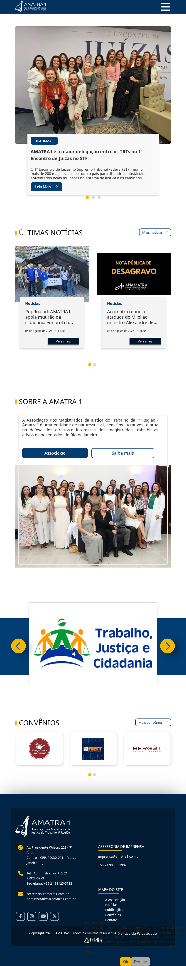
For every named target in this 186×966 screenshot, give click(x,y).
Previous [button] (18, 646)
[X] (54, 916)
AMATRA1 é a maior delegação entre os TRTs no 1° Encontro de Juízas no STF (87, 154)
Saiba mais (123, 453)
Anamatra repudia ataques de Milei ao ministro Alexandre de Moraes (130, 319)
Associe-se (55, 453)
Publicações (114, 910)
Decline (140, 961)
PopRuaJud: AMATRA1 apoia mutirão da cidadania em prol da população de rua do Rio (50, 319)
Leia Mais (43, 186)
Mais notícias (152, 232)
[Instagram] (31, 916)
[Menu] (163, 7)
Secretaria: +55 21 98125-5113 (49, 883)
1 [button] (89, 199)
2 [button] (95, 199)
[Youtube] (43, 916)
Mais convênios (150, 722)
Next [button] (167, 646)
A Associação (115, 900)
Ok (125, 961)
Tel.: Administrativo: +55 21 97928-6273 (47, 875)
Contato (111, 920)
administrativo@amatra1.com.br (51, 899)
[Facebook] (20, 916)
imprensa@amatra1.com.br (119, 856)
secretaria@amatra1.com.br (48, 894)
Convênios (113, 915)
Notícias (111, 905)
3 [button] (101, 199)
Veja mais (63, 341)
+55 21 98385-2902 (112, 865)
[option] (93, 117)
